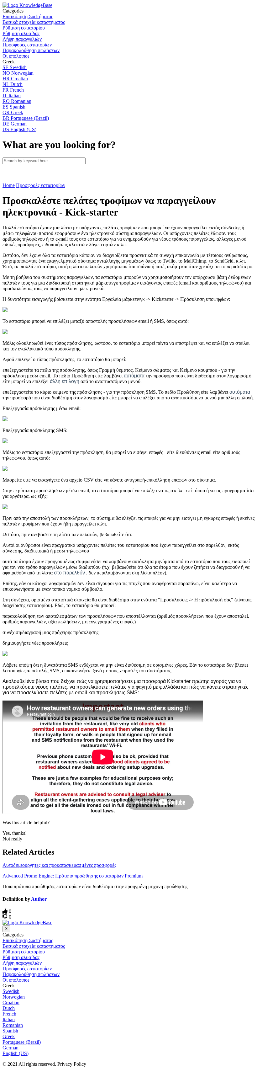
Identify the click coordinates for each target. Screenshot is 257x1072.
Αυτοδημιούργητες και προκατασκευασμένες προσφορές (59, 865)
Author (39, 899)
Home (9, 185)
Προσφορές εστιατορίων (40, 185)
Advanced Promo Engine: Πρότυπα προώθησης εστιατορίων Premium (73, 875)
